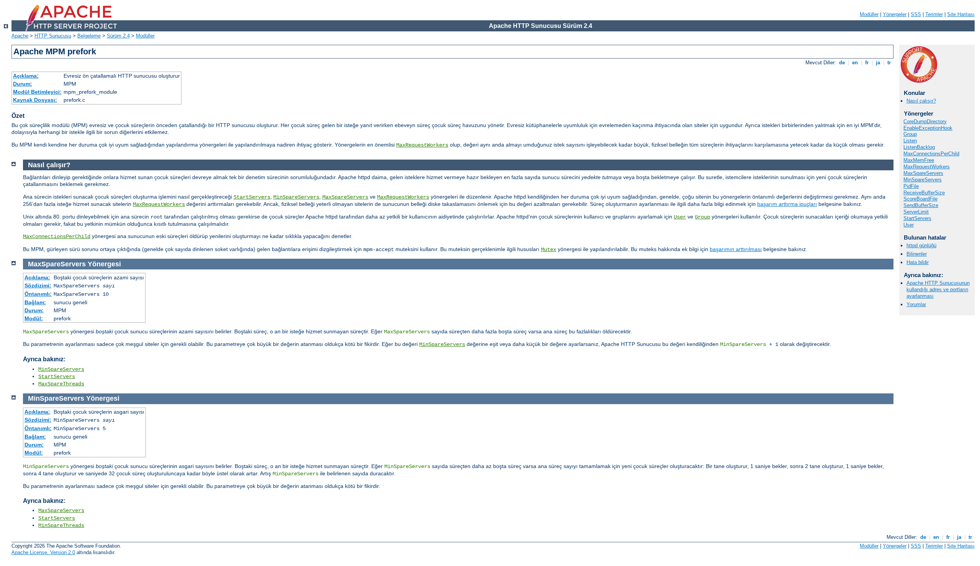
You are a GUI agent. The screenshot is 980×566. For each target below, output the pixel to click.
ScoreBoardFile (920, 199)
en (855, 62)
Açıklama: (26, 76)
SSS (916, 14)
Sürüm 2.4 (118, 36)
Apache (19, 36)
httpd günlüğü (921, 245)
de (842, 62)
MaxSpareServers (923, 173)
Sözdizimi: (37, 285)
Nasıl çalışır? (921, 101)
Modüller (869, 14)
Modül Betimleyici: (37, 92)
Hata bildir (917, 262)
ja (878, 62)
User (908, 225)
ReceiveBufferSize (924, 193)
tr (889, 62)
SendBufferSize (920, 205)
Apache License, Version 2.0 (43, 552)
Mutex (548, 249)
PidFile (911, 186)
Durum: (22, 84)
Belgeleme (89, 36)
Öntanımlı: (38, 294)
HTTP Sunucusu (52, 36)
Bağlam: (35, 302)
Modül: (33, 318)
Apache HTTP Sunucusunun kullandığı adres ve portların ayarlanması (938, 289)
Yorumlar (916, 304)
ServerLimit (916, 212)
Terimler (934, 14)
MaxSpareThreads (61, 384)
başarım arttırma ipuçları (787, 204)
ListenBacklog (919, 147)
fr (867, 62)
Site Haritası (961, 14)
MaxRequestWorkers (422, 145)
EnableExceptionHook (927, 128)
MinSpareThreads (61, 525)
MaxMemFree (918, 160)
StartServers (917, 218)
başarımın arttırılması (736, 249)
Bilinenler (916, 254)
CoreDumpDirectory (925, 121)
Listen (910, 141)
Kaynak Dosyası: (35, 100)
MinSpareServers (922, 180)
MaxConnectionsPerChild (931, 154)
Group (910, 134)
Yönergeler (894, 14)
